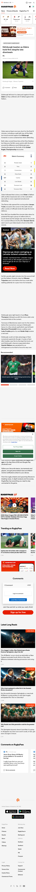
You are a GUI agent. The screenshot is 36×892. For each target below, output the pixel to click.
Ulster (25, 195)
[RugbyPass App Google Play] (25, 812)
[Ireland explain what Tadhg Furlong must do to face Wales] (16, 365)
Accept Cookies (18, 456)
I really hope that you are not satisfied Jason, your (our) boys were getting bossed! (13, 763)
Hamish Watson (6, 345)
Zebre (3, 97)
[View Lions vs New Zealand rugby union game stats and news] (16, 19)
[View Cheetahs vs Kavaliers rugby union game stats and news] (6, 19)
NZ (19, 853)
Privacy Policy (6, 866)
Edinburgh (25, 135)
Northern (20, 842)
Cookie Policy (6, 873)
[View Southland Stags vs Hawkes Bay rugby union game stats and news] (27, 19)
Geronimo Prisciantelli (9, 329)
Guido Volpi (24, 331)
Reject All (18, 451)
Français (20, 856)
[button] (34, 11)
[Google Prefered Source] (27, 88)
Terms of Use (5, 869)
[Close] (33, 434)
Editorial (20, 875)
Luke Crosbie (5, 331)
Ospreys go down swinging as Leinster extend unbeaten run (17, 253)
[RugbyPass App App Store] (11, 812)
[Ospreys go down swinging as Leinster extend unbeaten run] (18, 238)
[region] (18, 446)
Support (20, 866)
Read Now (10, 268)
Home (3, 828)
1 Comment (7, 87)
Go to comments (9, 770)
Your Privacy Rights (18, 447)
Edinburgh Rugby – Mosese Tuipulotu (13, 81)
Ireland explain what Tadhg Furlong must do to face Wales (16, 378)
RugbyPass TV (24, 11)
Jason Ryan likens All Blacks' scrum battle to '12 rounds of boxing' (13, 756)
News (3, 11)
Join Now (20, 828)
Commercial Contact (21, 870)
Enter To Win (21, 32)
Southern (20, 845)
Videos (4, 842)
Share (15, 87)
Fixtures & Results (12, 11)
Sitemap (4, 846)
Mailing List (21, 835)
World (19, 849)
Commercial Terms (7, 876)
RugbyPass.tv (22, 831)
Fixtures (4, 831)
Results (4, 835)
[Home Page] (8, 6)
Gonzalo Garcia (29, 221)
